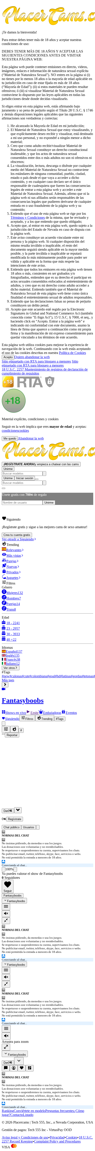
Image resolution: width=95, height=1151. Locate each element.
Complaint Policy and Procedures (57, 1141)
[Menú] (6, 1028)
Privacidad (57, 1137)
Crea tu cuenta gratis (17, 535)
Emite (34, 713)
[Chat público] (6, 1068)
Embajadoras (52, 713)
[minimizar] (6, 920)
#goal (51, 676)
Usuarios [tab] (28, 827)
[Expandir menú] (5, 684)
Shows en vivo (15, 713)
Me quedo (10, 438)
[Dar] (18, 810)
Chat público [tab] (11, 827)
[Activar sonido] (6, 1036)
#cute (25, 676)
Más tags (8, 680)
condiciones (10, 430)
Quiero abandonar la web (32, 357)
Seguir (8, 891)
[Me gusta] (3, 869)
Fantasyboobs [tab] (13, 895)
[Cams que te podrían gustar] (30, 1068)
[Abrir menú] (36, 479)
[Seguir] (22, 1068)
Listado (28, 1115)
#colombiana (38, 676)
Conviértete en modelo (29, 1111)
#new (6, 676)
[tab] (38, 827)
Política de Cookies (72, 353)
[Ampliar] (6, 1047)
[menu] (6, 906)
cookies (23, 430)
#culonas (16, 676)
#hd (57, 676)
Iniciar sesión (24, 478)
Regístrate (14, 819)
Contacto (16, 1115)
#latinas (65, 676)
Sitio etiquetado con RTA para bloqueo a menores (36, 361)
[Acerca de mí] (14, 1068)
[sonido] (6, 913)
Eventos (71, 713)
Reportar (12, 735)
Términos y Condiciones (28, 217)
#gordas (76, 676)
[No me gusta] (15, 869)
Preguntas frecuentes (59, 1111)
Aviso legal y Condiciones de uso (25, 1137)
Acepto (8, 357)
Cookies (71, 1137)
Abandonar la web (31, 438)
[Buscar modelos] (44, 473)
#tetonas (87, 676)
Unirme (8, 469)
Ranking (8, 1111)
